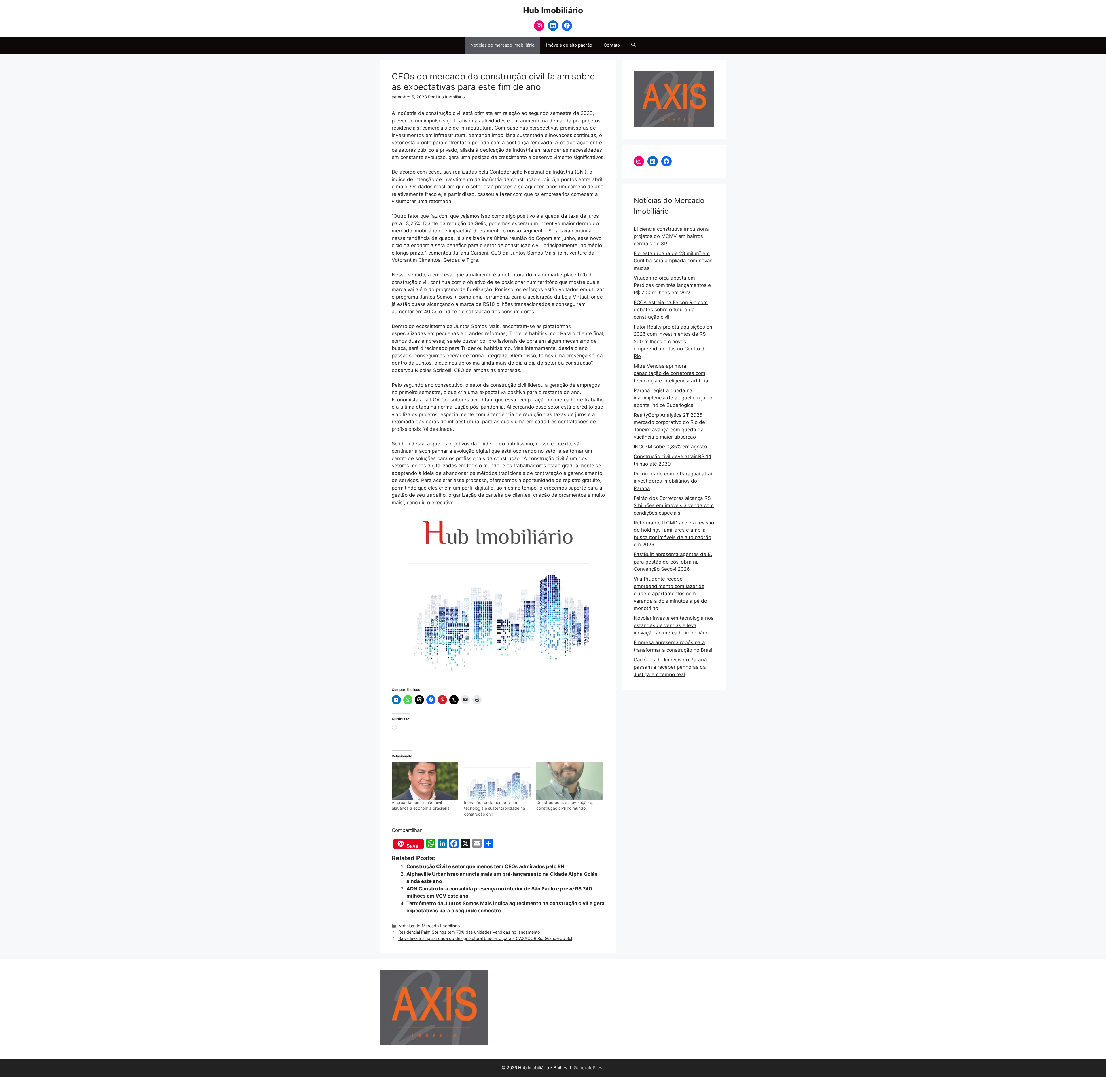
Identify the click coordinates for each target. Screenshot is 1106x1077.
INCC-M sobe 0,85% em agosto (670, 447)
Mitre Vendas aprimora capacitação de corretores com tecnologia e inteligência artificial (671, 373)
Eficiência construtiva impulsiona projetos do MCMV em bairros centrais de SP (671, 236)
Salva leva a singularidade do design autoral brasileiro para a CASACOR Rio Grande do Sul (485, 938)
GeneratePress (589, 1067)
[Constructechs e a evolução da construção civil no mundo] (569, 781)
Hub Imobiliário (553, 10)
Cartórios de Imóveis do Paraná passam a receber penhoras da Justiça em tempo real (670, 667)
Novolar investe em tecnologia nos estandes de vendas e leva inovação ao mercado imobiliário (673, 625)
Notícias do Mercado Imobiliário (429, 925)
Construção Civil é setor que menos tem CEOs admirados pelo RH (485, 866)
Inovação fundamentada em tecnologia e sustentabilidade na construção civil (494, 808)
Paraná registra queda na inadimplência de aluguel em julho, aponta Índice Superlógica (674, 398)
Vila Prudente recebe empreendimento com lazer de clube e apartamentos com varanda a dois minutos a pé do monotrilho (670, 593)
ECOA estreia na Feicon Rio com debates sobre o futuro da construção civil (671, 309)
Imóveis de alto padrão (569, 45)
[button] (633, 45)
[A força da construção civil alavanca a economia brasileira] (425, 781)
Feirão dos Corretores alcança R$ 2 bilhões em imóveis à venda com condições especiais (674, 505)
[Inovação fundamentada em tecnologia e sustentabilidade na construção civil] (497, 781)
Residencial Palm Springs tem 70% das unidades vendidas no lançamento (469, 932)
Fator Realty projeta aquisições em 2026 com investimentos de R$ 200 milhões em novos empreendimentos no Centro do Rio (674, 341)
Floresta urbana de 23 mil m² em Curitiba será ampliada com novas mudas (673, 261)
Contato (612, 45)
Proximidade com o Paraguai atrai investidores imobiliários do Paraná (673, 481)
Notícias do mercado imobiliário (502, 45)
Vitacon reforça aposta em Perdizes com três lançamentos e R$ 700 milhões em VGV (672, 285)
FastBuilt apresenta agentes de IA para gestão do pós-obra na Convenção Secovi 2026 (673, 561)
